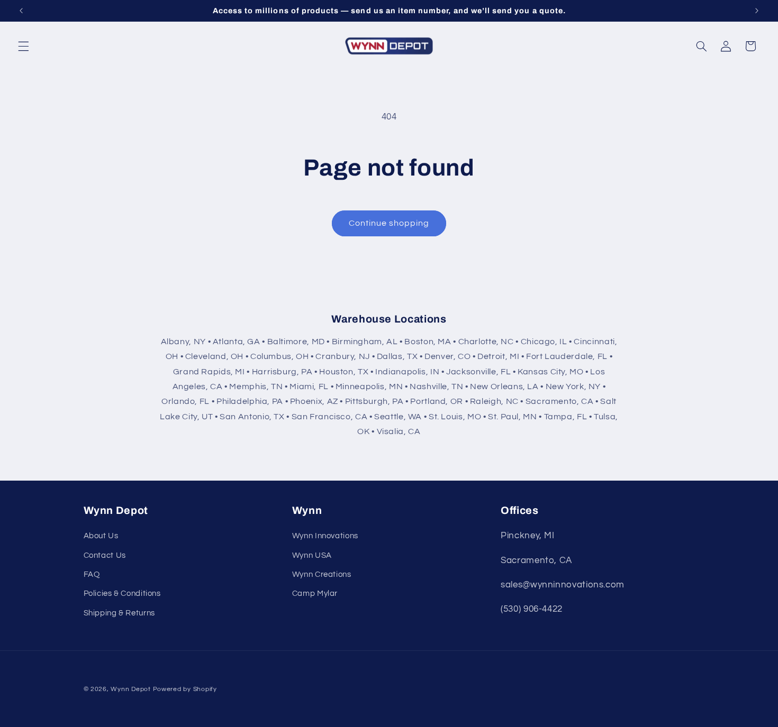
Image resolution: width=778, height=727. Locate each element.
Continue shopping (389, 223)
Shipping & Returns (119, 613)
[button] (23, 46)
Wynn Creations (321, 574)
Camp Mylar (315, 593)
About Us (101, 536)
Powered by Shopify (185, 689)
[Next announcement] (756, 10)
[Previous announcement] (21, 10)
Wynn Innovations (325, 536)
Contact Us (105, 555)
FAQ (92, 574)
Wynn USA (312, 555)
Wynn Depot (130, 689)
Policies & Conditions (122, 593)
